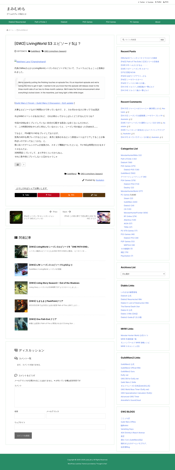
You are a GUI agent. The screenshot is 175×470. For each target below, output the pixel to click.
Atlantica (130, 220)
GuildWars (130, 202)
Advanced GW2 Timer (130, 396)
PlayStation (127, 256)
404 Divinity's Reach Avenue (133, 433)
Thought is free (101, 464)
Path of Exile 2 (129, 159)
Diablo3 (129, 205)
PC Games (125, 195)
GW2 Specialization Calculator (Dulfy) (136, 393)
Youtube (150, 2)
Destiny (129, 187)
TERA (128, 227)
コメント (18, 385)
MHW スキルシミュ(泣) (130, 346)
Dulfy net (124, 375)
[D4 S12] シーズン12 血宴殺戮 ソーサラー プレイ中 (142, 115)
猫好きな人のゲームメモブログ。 (134, 443)
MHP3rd (129, 245)
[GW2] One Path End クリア (43, 319)
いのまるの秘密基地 (129, 292)
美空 (122, 436)
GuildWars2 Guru (128, 371)
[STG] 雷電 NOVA (128, 72)
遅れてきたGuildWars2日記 (132, 440)
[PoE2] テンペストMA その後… (133, 83)
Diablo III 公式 (126, 310)
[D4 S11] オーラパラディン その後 (135, 137)
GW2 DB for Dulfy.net (130, 378)
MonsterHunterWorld (132, 191)
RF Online (130, 216)
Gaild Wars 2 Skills (128, 382)
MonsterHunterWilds (131, 155)
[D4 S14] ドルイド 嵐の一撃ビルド (135, 90)
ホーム (11, 30)
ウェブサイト (19, 422)
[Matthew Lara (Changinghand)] (30, 61)
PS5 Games (128, 166)
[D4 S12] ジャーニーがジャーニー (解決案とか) (140, 108)
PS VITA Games (129, 231)
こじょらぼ (125, 418)
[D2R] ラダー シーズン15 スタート (135, 69)
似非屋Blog (125, 447)
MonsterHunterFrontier (136, 213)
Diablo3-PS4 (131, 184)
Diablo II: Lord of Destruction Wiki (135, 303)
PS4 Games (128, 180)
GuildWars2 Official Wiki (131, 368)
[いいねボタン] (17, 164)
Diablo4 (126, 162)
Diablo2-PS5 (131, 169)
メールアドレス (52, 411)
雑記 (124, 252)
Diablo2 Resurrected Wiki (131, 299)
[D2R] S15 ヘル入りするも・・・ (134, 65)
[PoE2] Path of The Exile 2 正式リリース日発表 (140, 61)
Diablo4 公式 (126, 296)
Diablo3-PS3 (131, 238)
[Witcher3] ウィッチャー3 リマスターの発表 (139, 58)
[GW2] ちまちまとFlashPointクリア (46, 301)
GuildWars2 (23, 30)
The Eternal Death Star (130, 306)
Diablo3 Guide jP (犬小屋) (131, 317)
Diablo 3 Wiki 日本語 (129, 314)
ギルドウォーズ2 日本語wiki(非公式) (135, 386)
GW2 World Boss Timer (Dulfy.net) (135, 389)
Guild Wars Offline (128, 422)
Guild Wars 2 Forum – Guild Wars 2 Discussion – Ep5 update (44, 103)
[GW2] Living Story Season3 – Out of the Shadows (54, 283)
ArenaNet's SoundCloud (131, 400)
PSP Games (128, 241)
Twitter (142, 2)
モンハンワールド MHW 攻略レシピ (135, 342)
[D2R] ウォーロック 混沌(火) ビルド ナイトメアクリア (143, 130)
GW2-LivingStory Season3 (55, 51)
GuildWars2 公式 (127, 364)
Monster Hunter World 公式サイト (134, 335)
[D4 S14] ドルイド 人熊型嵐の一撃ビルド (137, 87)
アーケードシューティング (133, 177)
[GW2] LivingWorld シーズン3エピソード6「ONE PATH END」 (59, 246)
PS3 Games (128, 234)
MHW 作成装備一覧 (129, 339)
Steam (128, 198)
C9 (127, 209)
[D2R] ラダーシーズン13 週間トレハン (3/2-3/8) (140, 123)
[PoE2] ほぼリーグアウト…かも (133, 76)
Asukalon (100, 180)
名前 (16, 411)
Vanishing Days (127, 429)
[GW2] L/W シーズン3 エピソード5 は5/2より (51, 265)
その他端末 (127, 249)
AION (128, 223)
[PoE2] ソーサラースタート (132, 79)
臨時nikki (124, 425)
